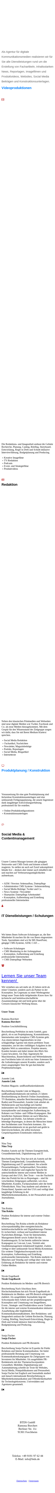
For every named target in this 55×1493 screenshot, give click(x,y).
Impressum (34, 1481)
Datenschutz (21, 1481)
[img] (27, 8)
